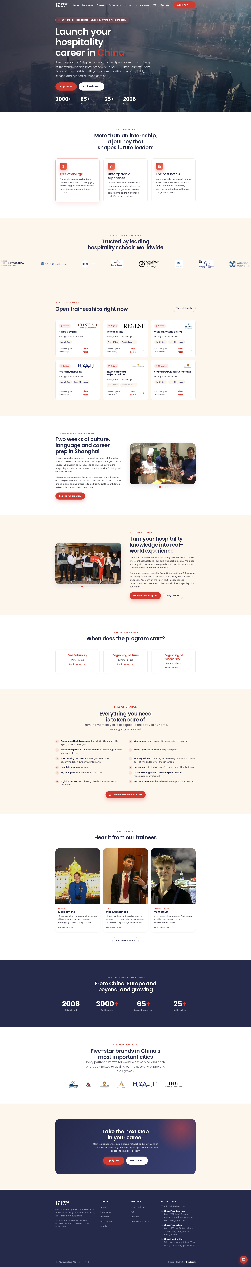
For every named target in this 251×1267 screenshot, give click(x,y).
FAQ (155, 5)
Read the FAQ (137, 1160)
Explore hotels (91, 86)
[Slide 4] (165, 487)
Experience (87, 5)
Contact (164, 5)
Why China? (173, 595)
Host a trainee (142, 5)
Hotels (128, 5)
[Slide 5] (168, 487)
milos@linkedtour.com (174, 1206)
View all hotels (184, 308)
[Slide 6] (92, 586)
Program (101, 5)
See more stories (125, 940)
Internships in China (140, 1221)
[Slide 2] (160, 487)
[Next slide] (191, 465)
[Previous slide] (134, 465)
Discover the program (145, 595)
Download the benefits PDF (127, 794)
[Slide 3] (162, 487)
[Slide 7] (95, 586)
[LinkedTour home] (61, 5)
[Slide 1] (157, 487)
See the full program (70, 496)
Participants (115, 5)
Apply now (182, 5)
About (76, 5)
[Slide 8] (97, 586)
